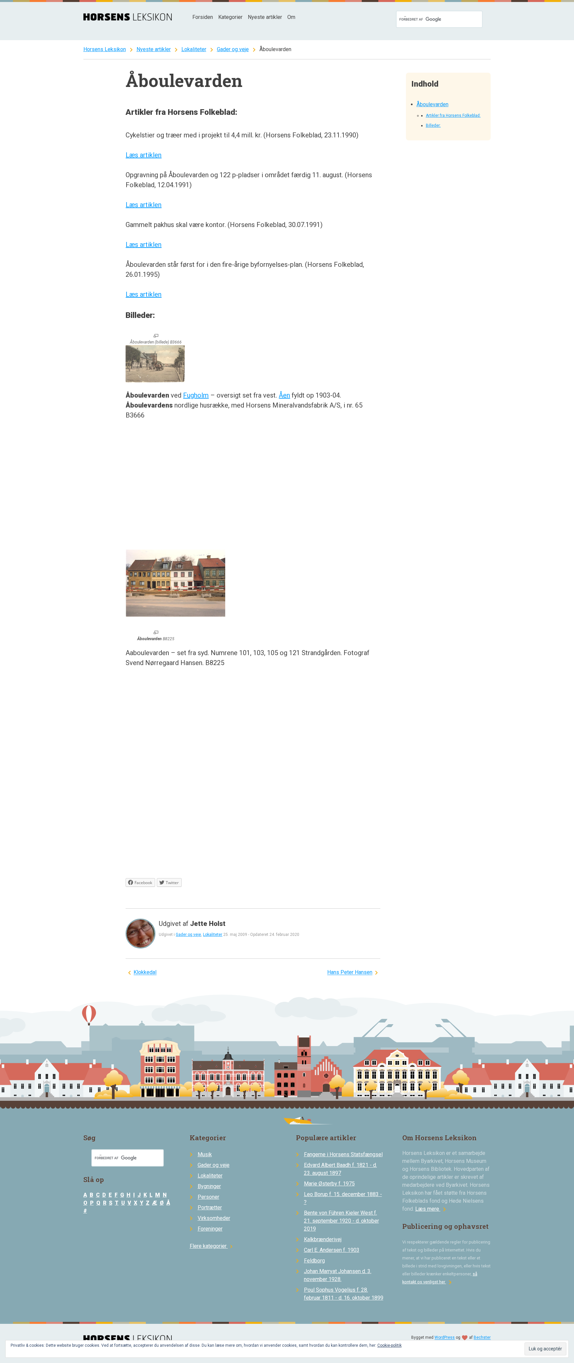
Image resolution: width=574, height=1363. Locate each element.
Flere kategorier (212, 1246)
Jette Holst (208, 924)
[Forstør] (155, 336)
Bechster (482, 1337)
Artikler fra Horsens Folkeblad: (453, 115)
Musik (205, 1154)
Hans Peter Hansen (349, 972)
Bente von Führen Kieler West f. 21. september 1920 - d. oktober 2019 (341, 1221)
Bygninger (209, 1186)
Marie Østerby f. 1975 (329, 1183)
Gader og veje (233, 49)
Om (291, 17)
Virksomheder (214, 1218)
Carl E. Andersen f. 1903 (331, 1250)
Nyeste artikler (265, 17)
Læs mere (431, 1209)
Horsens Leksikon (104, 49)
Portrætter (210, 1207)
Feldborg (314, 1260)
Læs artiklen (143, 155)
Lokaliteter (193, 49)
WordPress (444, 1337)
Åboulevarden (432, 104)
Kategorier (230, 17)
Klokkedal (145, 972)
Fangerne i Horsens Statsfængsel (343, 1154)
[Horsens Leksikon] (127, 19)
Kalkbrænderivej (322, 1239)
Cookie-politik (389, 1345)
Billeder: (433, 125)
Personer (208, 1197)
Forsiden (202, 17)
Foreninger (210, 1229)
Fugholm (196, 395)
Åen (284, 395)
